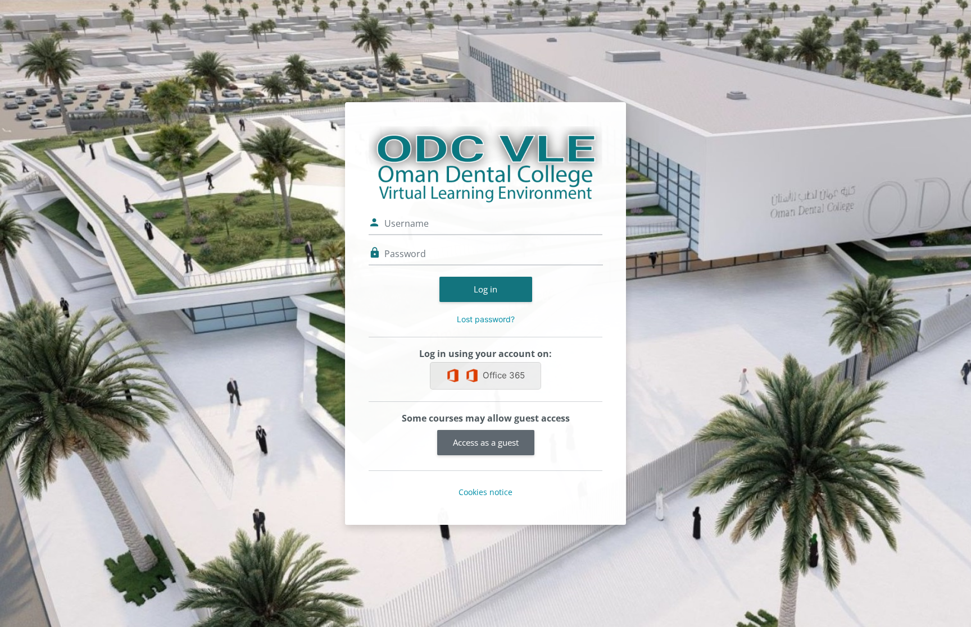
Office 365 (504, 375)
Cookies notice (485, 492)
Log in (485, 289)
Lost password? (486, 319)
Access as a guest (486, 442)
